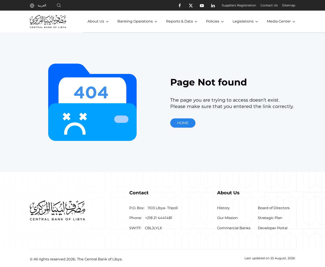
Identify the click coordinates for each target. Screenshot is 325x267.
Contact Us (269, 5)
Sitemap (288, 5)
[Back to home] (48, 22)
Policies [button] (212, 21)
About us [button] (96, 21)
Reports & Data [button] (179, 21)
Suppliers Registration (239, 5)
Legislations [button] (243, 21)
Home (183, 123)
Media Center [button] (279, 21)
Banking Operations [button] (135, 21)
